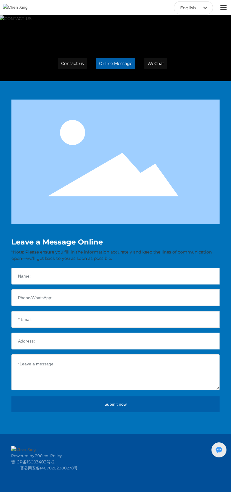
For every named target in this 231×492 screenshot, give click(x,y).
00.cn (42, 455)
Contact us (72, 63)
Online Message (115, 63)
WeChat (155, 63)
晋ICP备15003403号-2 (32, 462)
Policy (56, 455)
